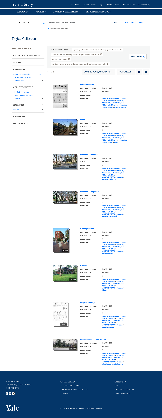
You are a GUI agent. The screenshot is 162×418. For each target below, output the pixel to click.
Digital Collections (24, 39)
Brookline (123, 105)
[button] (115, 23)
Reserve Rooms (129, 5)
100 (125, 72)
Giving (117, 386)
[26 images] (65, 273)
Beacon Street (108, 107)
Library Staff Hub (122, 393)
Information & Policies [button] (98, 12)
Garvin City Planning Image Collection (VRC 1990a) (113, 103)
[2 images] (60, 314)
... (117, 105)
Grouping (18, 104)
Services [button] (40, 12)
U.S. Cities (111, 105)
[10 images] (65, 161)
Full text (64, 28)
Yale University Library (22, 4)
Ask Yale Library (113, 5)
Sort (97, 72)
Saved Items (74, 5)
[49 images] (65, 127)
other (82, 120)
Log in (101, 5)
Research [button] (22, 12)
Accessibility (120, 382)
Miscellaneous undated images (93, 339)
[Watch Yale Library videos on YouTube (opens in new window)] (13, 393)
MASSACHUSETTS (108, 177)
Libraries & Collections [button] (65, 12)
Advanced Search (134, 23)
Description (54, 28)
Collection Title (23, 87)
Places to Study (144, 5)
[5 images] (61, 240)
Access (17, 62)
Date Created (21, 123)
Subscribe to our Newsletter (74, 389)
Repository (20, 69)
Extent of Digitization (26, 55)
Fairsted (83, 265)
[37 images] (65, 197)
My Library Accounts (70, 386)
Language (19, 116)
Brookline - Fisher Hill (89, 155)
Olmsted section (87, 85)
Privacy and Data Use (124, 389)
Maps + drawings (87, 302)
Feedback (64, 393)
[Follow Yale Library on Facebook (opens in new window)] (7, 393)
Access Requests (89, 5)
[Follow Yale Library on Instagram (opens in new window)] (10, 393)
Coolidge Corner (87, 229)
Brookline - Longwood (89, 192)
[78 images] (65, 344)
